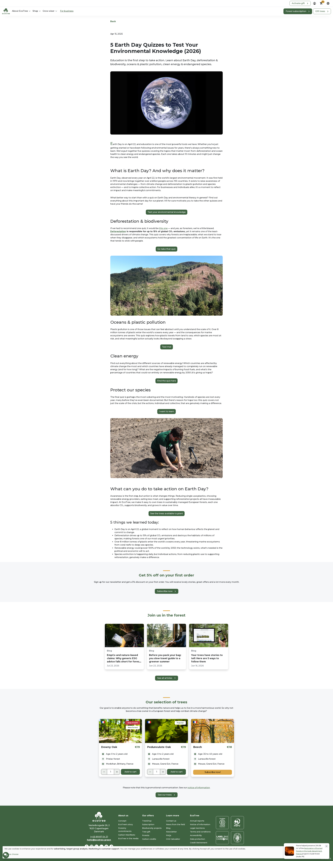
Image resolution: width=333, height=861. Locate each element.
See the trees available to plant (166, 513)
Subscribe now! (213, 772)
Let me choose (11, 854)
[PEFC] (237, 822)
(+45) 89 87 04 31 (99, 837)
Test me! (166, 347)
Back (113, 21)
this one (163, 228)
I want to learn (166, 411)
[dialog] (165, 852)
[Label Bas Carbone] (222, 837)
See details (120, 731)
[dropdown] (314, 3)
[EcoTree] (6, 11)
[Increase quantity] (117, 772)
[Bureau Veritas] (237, 837)
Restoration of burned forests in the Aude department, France (309, 851)
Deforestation (118, 231)
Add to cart (130, 772)
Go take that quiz (166, 249)
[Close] (326, 846)
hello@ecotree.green (99, 840)
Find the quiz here (166, 381)
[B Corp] (222, 822)
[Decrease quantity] (104, 772)
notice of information (198, 787)
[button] (300, 3)
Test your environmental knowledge (167, 212)
